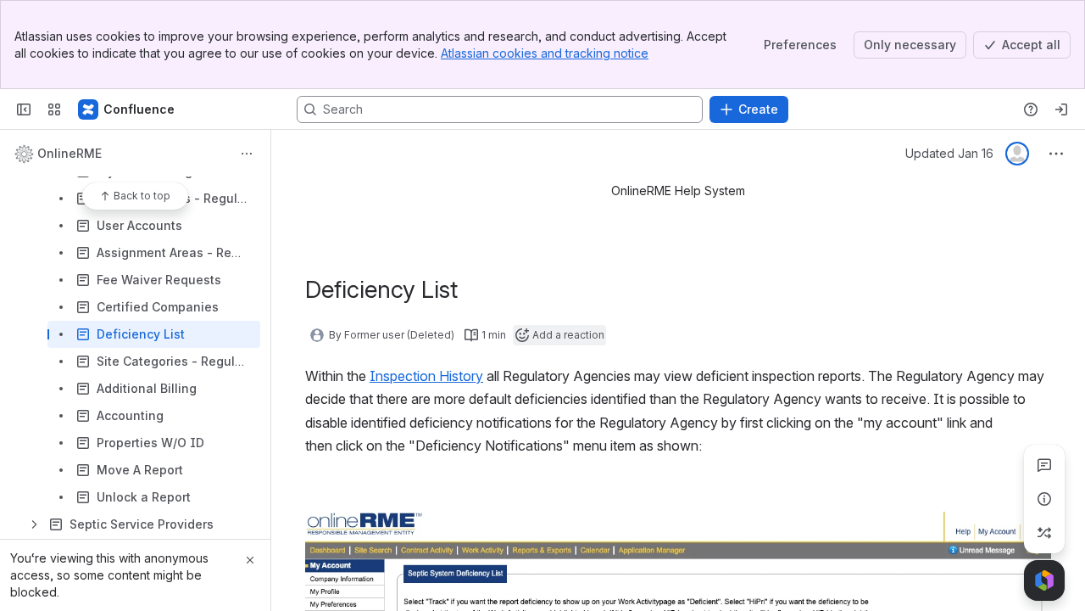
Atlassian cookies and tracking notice (544, 53)
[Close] (250, 560)
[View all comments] (1044, 465)
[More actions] (246, 153)
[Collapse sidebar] (23, 109)
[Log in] (1061, 109)
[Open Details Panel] (1044, 499)
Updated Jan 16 (949, 153)
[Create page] (1044, 533)
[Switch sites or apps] (54, 109)
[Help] (1030, 109)
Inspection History (426, 375)
